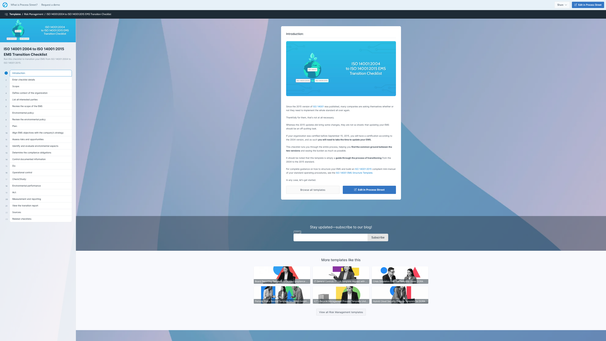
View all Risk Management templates (341, 312)
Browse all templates (312, 189)
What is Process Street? (24, 4)
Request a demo (50, 4)
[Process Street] (4, 4)
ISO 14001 (318, 106)
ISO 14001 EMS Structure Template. (354, 172)
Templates (15, 14)
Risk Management (33, 14)
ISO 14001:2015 (363, 169)
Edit (589, 4)
